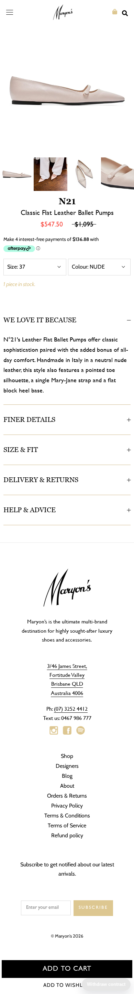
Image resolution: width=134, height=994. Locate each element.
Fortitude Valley (67, 675)
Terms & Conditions (67, 815)
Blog (67, 776)
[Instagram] (53, 730)
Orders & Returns (67, 795)
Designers (67, 766)
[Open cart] (114, 12)
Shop (67, 756)
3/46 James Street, (67, 666)
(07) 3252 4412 (71, 708)
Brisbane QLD (67, 683)
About (67, 786)
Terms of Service (67, 825)
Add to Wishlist (67, 985)
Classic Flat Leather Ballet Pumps (67, 212)
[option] (67, 90)
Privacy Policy (67, 805)
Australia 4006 (67, 693)
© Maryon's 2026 (67, 936)
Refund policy (67, 835)
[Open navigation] (9, 12)
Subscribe (93, 908)
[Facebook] (67, 730)
